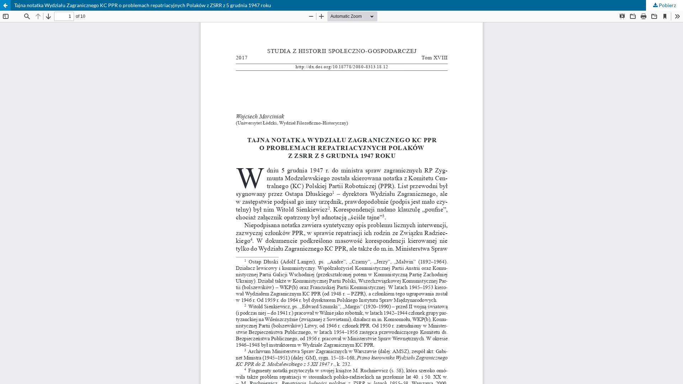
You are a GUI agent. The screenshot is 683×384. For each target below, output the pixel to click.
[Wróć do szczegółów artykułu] (5, 5)
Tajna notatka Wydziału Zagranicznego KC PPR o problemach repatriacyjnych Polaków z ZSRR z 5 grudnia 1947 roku (142, 5)
